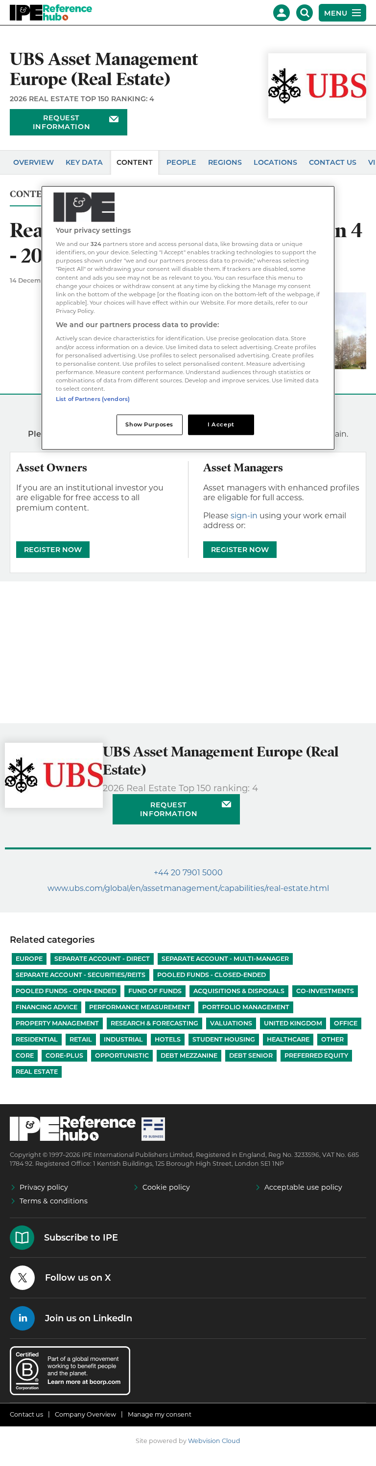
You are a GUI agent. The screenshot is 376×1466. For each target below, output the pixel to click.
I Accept (221, 424)
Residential (37, 1039)
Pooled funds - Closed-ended (211, 974)
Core (25, 1055)
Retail (81, 1039)
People (181, 162)
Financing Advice (46, 1007)
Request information (61, 122)
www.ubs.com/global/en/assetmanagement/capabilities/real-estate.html (188, 888)
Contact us (26, 1414)
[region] (188, 317)
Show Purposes (149, 424)
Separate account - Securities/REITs (80, 974)
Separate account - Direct (102, 958)
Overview (33, 162)
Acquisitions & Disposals (238, 991)
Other (332, 1039)
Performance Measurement (139, 1007)
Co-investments (325, 991)
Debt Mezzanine (189, 1055)
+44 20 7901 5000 (188, 872)
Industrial (123, 1039)
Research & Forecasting (154, 1023)
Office (345, 1023)
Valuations (231, 1023)
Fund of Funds (155, 991)
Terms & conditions (54, 1201)
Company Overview (85, 1414)
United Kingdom (293, 1023)
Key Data (84, 162)
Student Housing (223, 1039)
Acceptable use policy (303, 1187)
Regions (225, 162)
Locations (275, 162)
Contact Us (332, 162)
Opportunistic (122, 1055)
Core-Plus (64, 1055)
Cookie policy (166, 1187)
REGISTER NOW (53, 549)
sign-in (244, 515)
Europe (29, 958)
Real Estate (37, 1071)
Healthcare (288, 1039)
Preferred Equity (316, 1055)
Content (135, 162)
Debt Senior (251, 1055)
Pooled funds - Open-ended (66, 991)
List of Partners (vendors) (93, 399)
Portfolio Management (245, 1007)
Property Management (57, 1023)
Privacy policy (44, 1187)
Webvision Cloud (214, 1440)
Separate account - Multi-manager (225, 958)
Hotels (168, 1039)
